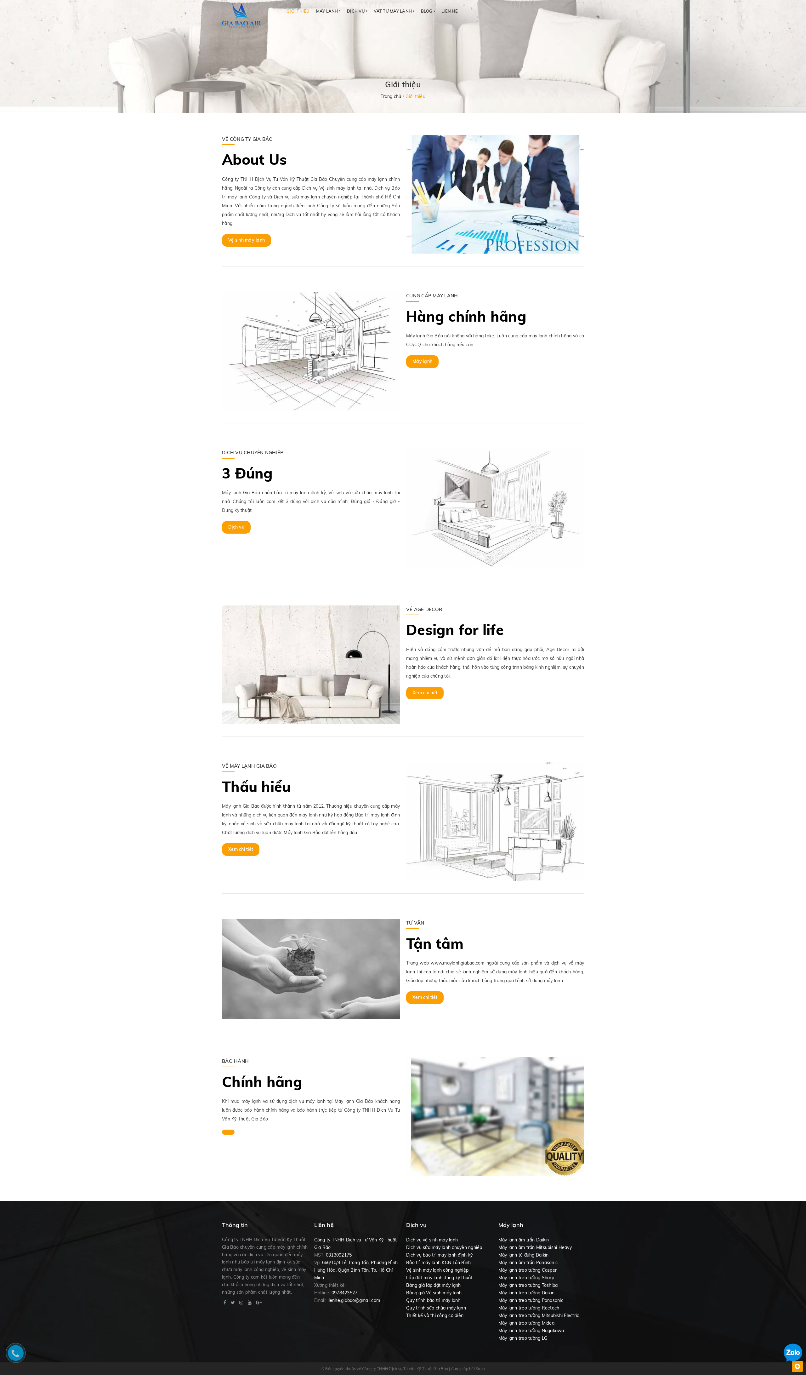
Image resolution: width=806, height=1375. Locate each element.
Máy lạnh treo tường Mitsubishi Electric (538, 1315)
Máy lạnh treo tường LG (523, 1338)
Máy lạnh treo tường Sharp (526, 1277)
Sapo (480, 1368)
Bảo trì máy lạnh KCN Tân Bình (438, 1262)
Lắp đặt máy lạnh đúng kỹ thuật (439, 1277)
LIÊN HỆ (449, 11)
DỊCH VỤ (356, 11)
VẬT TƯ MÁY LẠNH (393, 11)
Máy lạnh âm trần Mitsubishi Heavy (535, 1247)
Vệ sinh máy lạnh (246, 240)
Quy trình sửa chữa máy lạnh (436, 1308)
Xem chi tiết (424, 693)
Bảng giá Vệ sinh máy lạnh (434, 1293)
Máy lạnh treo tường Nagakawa (531, 1330)
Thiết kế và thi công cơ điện (434, 1315)
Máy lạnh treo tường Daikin (526, 1293)
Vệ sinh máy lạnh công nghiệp (437, 1270)
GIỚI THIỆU (298, 11)
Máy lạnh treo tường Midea (526, 1323)
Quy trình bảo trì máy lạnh (433, 1300)
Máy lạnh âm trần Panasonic (528, 1262)
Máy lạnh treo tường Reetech (528, 1308)
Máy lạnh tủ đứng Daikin (523, 1255)
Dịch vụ (236, 527)
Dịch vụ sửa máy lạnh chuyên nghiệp (444, 1247)
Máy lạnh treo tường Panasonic (530, 1300)
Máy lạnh (422, 361)
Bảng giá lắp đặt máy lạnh (433, 1285)
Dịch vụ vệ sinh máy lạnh (432, 1240)
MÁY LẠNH (327, 11)
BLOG (427, 11)
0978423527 (345, 1293)
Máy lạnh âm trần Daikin (523, 1240)
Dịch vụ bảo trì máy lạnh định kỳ (439, 1255)
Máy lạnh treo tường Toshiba (528, 1285)
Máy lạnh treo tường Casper (527, 1270)
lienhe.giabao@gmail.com (353, 1300)
